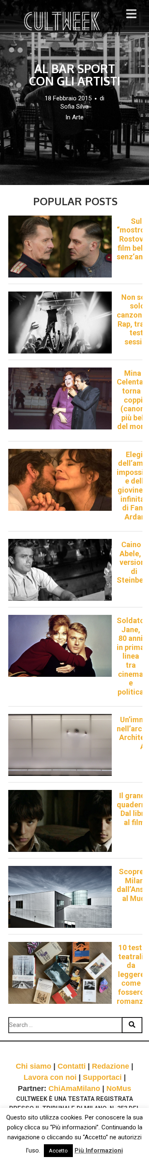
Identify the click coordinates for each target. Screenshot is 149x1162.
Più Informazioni (98, 1150)
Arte (78, 117)
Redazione (110, 1066)
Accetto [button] (58, 1151)
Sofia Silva (74, 106)
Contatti (72, 1066)
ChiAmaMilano (74, 1088)
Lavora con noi (50, 1077)
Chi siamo (33, 1066)
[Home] (62, 21)
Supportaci (102, 1077)
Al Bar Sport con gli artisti (74, 74)
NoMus (118, 1088)
